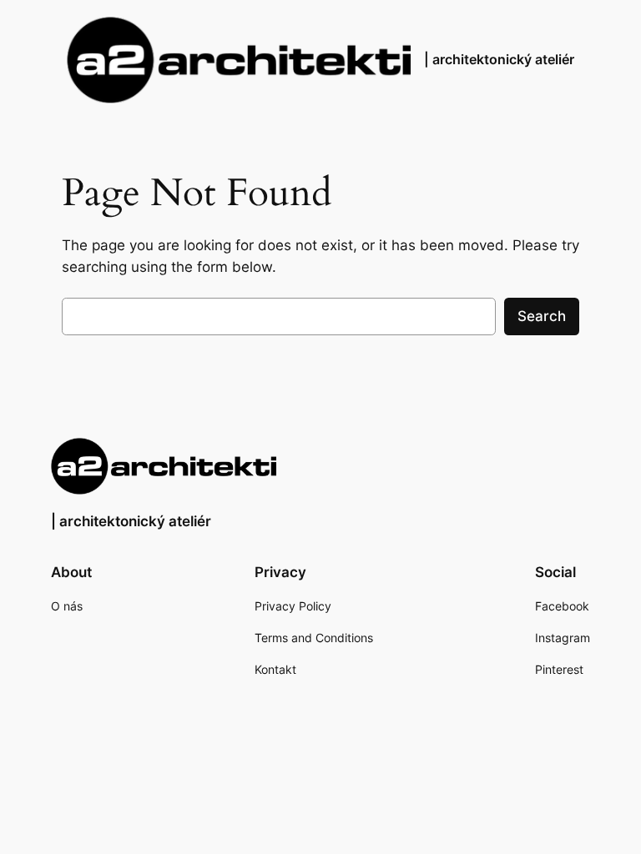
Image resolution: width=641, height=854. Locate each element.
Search (541, 316)
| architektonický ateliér (499, 59)
